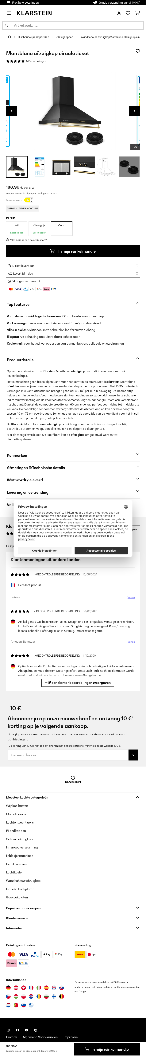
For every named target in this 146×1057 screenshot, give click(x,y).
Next (134, 111)
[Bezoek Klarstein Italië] (38, 987)
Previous (11, 111)
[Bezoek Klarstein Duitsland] (8, 987)
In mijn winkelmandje (77, 251)
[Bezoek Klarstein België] (61, 996)
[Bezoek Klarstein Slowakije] (61, 987)
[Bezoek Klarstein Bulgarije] (46, 996)
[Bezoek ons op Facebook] (17, 1030)
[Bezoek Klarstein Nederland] (8, 1005)
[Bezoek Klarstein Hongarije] (16, 996)
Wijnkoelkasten (17, 806)
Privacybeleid (103, 986)
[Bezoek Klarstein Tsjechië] (8, 996)
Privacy (11, 1037)
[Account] (119, 13)
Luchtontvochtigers (20, 822)
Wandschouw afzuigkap (95, 36)
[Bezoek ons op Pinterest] (35, 1030)
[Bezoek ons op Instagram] (8, 1030)
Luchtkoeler (14, 872)
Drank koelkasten (18, 864)
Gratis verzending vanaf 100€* (119, 2)
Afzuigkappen (65, 36)
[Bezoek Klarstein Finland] (54, 996)
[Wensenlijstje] (128, 13)
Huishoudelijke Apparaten (34, 36)
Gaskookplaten (17, 897)
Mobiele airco (16, 814)
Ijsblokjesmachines (19, 856)
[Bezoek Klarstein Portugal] (16, 1005)
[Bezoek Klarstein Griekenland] (31, 1005)
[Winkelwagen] (137, 13)
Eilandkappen (16, 831)
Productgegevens (14, 200)
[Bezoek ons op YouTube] (26, 1030)
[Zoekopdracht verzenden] (6, 25)
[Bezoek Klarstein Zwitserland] (23, 987)
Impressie (71, 1037)
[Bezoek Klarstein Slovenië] (23, 1005)
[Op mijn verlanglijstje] (138, 51)
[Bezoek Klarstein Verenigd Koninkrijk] (54, 987)
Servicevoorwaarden (128, 986)
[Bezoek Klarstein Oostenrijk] (16, 987)
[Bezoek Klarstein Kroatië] (31, 996)
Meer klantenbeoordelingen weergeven (79, 683)
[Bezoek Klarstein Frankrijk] (31, 987)
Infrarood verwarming (22, 847)
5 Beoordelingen (36, 61)
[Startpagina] (13, 36)
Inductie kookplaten (20, 889)
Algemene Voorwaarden (40, 1037)
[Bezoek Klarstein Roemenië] (38, 996)
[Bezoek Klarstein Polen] (23, 996)
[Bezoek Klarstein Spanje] (46, 987)
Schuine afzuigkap (19, 839)
